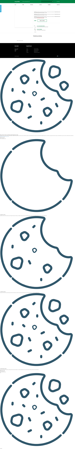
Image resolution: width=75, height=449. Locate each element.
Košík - (58, 1)
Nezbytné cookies (3, 214)
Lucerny (40, 4)
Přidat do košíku (42, 20)
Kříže (23, 4)
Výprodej (58, 4)
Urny (15, 4)
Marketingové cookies (3, 368)
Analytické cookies (3, 291)
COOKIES (27, 52)
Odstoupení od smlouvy (37, 52)
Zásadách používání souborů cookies (4, 136)
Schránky (31, 4)
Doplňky (49, 4)
